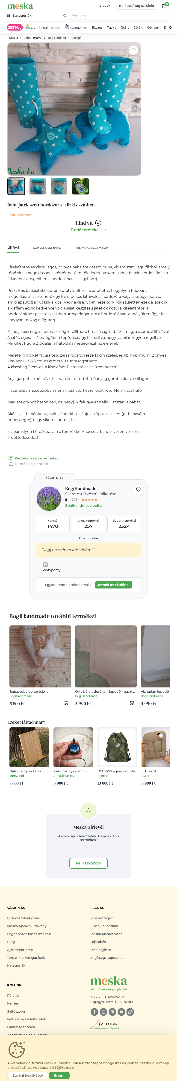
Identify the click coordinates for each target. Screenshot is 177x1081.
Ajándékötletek (20, 950)
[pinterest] (112, 1012)
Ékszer (97, 27)
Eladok (105, 5)
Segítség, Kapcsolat (106, 958)
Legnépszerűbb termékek (29, 934)
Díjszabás (98, 942)
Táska (111, 27)
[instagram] (103, 1012)
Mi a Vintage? (101, 918)
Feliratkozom (88, 863)
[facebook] (94, 1012)
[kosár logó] (163, 5)
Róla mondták (88, 538)
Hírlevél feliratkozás (23, 918)
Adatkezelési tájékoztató (53, 1068)
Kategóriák (16, 965)
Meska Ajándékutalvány (27, 926)
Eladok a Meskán (104, 926)
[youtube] (121, 1012)
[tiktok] (130, 1012)
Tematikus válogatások (26, 958)
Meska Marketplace (106, 934)
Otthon (153, 27)
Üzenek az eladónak (114, 585)
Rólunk (13, 996)
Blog (11, 942)
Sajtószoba (16, 1011)
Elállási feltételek (21, 1027)
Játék (138, 27)
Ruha (125, 27)
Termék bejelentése (31, 464)
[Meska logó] (20, 5)
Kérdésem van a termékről (37, 458)
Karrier (12, 1003)
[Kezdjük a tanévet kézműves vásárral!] (15, 27)
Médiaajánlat (101, 950)
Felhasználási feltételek (26, 1019)
